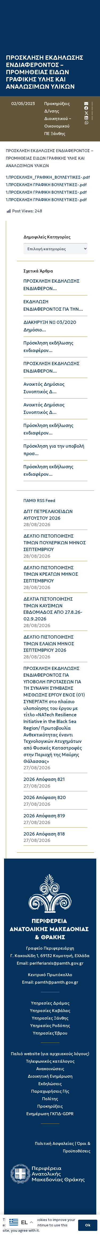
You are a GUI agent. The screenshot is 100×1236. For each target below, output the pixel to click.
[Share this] (87, 108)
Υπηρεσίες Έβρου (50, 1033)
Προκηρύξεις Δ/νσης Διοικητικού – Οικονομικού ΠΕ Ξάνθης (57, 118)
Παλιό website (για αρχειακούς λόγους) (50, 1053)
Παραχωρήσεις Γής (50, 1091)
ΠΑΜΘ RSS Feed (39, 500)
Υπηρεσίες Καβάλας (50, 1010)
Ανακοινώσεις (50, 1068)
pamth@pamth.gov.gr (56, 982)
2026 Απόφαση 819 (44, 816)
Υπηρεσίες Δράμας (50, 1003)
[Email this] (87, 104)
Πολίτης (50, 1098)
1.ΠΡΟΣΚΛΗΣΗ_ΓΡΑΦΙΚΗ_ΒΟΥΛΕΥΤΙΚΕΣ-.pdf (48, 177)
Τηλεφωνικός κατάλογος (50, 1061)
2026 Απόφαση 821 (44, 779)
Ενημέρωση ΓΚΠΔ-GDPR (50, 1113)
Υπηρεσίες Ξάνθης (50, 1018)
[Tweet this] (87, 113)
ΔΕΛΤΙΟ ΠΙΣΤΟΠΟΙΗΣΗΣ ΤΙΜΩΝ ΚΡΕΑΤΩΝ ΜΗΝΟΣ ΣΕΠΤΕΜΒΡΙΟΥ (50, 574)
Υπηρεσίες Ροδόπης (50, 1025)
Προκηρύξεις (50, 1106)
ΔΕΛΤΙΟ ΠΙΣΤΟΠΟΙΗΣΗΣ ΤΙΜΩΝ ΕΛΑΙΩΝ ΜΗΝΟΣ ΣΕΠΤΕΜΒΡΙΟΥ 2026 (48, 643)
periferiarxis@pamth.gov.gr (56, 963)
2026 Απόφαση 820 (44, 797)
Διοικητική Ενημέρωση (50, 1076)
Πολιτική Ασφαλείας (54, 1143)
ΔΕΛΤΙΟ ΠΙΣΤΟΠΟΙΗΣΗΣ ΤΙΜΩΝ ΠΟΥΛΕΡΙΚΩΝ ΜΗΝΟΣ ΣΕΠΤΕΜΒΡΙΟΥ (54, 542)
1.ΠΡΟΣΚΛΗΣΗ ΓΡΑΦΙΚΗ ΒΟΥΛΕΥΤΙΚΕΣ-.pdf (46, 184)
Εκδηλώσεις (50, 1083)
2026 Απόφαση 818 (44, 834)
